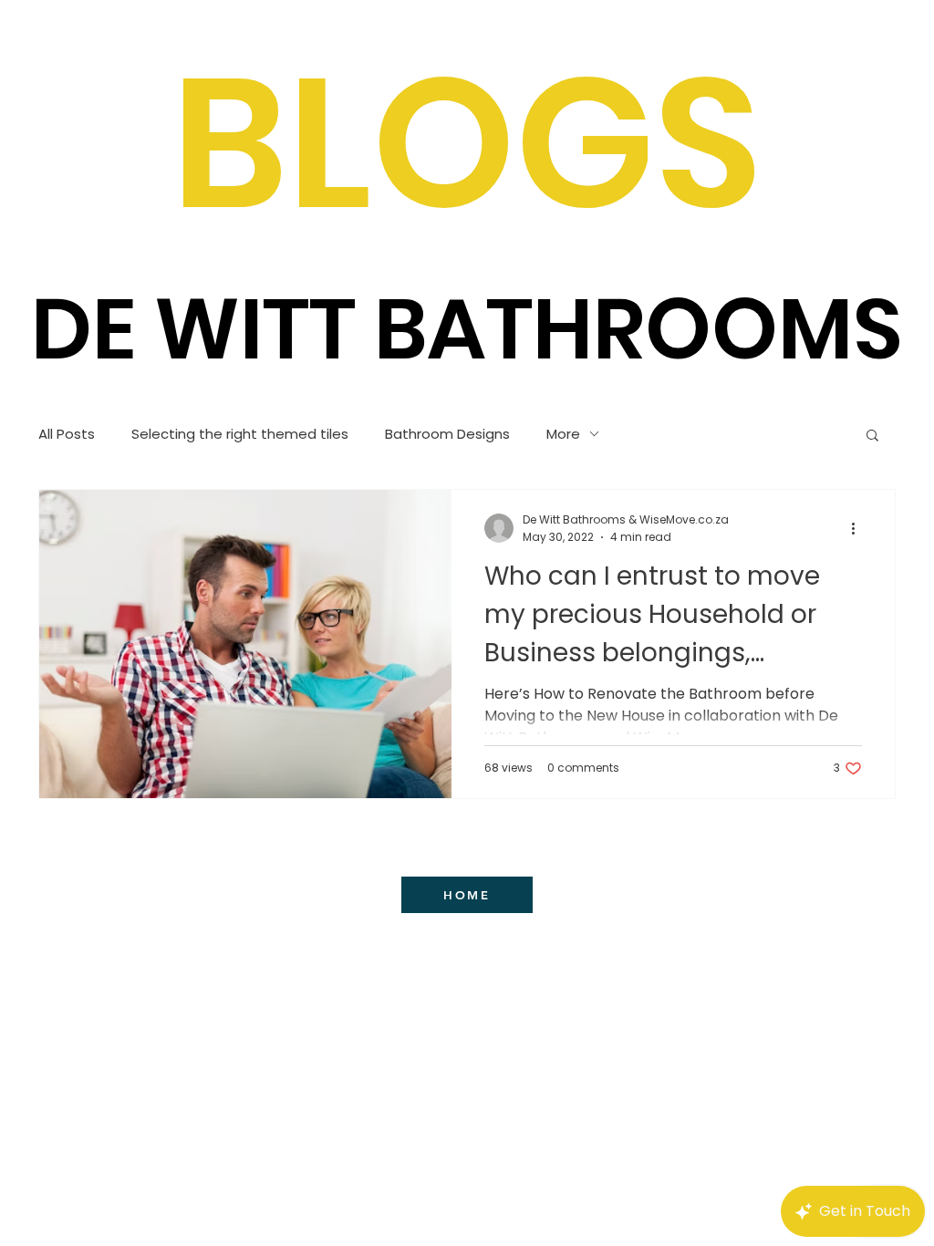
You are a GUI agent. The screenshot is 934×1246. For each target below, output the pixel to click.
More (563, 433)
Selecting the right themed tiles (239, 433)
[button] (872, 436)
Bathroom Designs (447, 433)
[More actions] (859, 528)
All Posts (66, 433)
